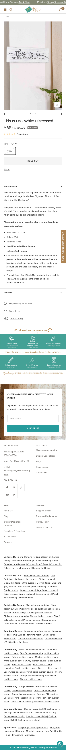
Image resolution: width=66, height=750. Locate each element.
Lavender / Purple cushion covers (20, 668)
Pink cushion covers (42, 664)
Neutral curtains (25, 597)
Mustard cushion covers (47, 657)
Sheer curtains (49, 620)
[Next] (61, 114)
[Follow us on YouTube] (7, 494)
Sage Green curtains (46, 590)
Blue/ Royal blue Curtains (36, 575)
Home (6, 16)
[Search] (11, 9)
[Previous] (5, 114)
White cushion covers (14, 660)
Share (7, 169)
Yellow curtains (46, 579)
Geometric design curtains (33, 609)
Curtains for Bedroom (21, 560)
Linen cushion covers (21, 701)
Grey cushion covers (36, 660)
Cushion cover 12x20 (36, 716)
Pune (7, 735)
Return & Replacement (47, 516)
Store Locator (42, 467)
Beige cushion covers (43, 672)
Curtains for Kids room (14, 564)
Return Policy (16, 318)
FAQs (38, 461)
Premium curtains (31, 620)
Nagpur (39, 731)
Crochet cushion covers (23, 694)
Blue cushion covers (35, 649)
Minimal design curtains (37, 605)
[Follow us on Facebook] (7, 487)
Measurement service (46, 450)
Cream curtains (26, 594)
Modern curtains (44, 623)
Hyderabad (9, 731)
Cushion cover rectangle (29, 720)
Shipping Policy (43, 510)
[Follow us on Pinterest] (20, 487)
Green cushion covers (48, 668)
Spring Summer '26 (56, 2)
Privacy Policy (42, 522)
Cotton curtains (26, 623)
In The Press (10, 536)
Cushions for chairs (18, 642)
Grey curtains (43, 583)
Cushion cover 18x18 (22, 712)
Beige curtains (10, 594)
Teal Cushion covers (30, 653)
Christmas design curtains (16, 616)
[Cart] (60, 9)
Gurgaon (54, 727)
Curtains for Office (41, 568)
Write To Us (14, 311)
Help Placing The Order (20, 303)
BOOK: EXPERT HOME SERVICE (63, 246)
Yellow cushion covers (22, 657)
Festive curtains (44, 612)
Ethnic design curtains (24, 612)
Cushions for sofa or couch (37, 631)
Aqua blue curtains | (29, 579)
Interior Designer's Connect (12, 524)
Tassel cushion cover (29, 698)
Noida (59, 731)
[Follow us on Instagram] (14, 487)
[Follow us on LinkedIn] (14, 494)
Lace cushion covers (22, 690)
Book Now (23, 2)
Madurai (20, 731)
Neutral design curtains (41, 616)
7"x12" (10, 151)
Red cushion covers (21, 664)
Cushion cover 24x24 (14, 716)
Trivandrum (17, 735)
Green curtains (27, 590)
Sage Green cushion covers (17, 672)
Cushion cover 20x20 (44, 712)
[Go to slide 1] (30, 113)
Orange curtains (43, 594)
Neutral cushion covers (31, 679)
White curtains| (29, 583)
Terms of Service (44, 527)
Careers (8, 542)
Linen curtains (10, 623)
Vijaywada (30, 735)
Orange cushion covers (31, 675)
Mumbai (30, 731)
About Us (8, 510)
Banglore (22, 727)
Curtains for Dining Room (45, 560)
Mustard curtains (12, 583)
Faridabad (43, 727)
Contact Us (41, 472)
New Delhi (50, 731)
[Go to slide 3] (35, 113)
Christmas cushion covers (30, 638)
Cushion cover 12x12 (34, 709)
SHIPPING (8, 293)
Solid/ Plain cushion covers (46, 701)
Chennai (32, 727)
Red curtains (24, 586)
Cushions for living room (29, 634)
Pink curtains (38, 586)
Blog (6, 516)
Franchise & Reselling (14, 531)
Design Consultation (46, 456)
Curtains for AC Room (38, 564)
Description (10, 187)
